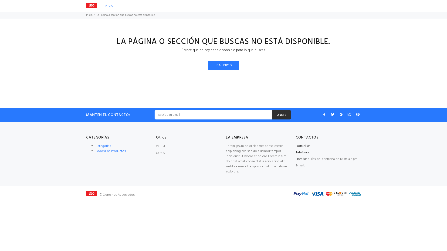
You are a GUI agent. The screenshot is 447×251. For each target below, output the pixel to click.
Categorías (103, 146)
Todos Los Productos (110, 151)
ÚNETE (281, 115)
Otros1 (160, 146)
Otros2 (161, 153)
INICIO (109, 6)
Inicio (89, 15)
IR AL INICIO (223, 65)
